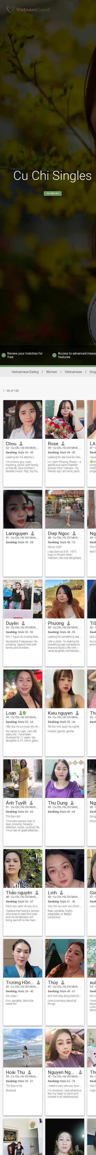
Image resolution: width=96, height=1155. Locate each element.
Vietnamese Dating (25, 372)
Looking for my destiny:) (20, 457)
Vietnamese (73, 372)
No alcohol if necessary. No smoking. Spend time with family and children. (21, 644)
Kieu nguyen (60, 713)
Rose (53, 443)
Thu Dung (57, 803)
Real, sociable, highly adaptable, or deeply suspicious (60, 914)
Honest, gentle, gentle (61, 731)
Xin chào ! (11, 996)
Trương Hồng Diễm (20, 982)
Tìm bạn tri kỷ (14, 1085)
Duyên (12, 623)
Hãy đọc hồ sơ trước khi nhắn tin (23, 726)
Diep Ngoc (58, 533)
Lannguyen (17, 533)
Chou (11, 443)
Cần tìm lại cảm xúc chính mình (65, 906)
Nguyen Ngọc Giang (62, 1072)
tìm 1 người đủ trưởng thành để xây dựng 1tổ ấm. (23, 636)
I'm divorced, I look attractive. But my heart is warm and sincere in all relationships (65, 1093)
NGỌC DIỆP (55, 547)
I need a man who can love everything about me (65, 1085)
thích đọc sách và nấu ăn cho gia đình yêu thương (23, 906)
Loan (11, 713)
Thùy (53, 982)
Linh (52, 892)
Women (51, 372)
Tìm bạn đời (13, 816)
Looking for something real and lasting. (65, 636)
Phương (56, 623)
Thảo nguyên (19, 892)
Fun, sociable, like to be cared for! (19, 1002)
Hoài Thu (15, 1072)
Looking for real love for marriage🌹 (65, 457)
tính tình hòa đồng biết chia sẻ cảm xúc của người (65, 996)
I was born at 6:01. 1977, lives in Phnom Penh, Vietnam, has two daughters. (65, 554)
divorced (11, 1090)
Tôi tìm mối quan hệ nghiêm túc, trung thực (65, 726)
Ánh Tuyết (16, 803)
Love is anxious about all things (62, 1002)
